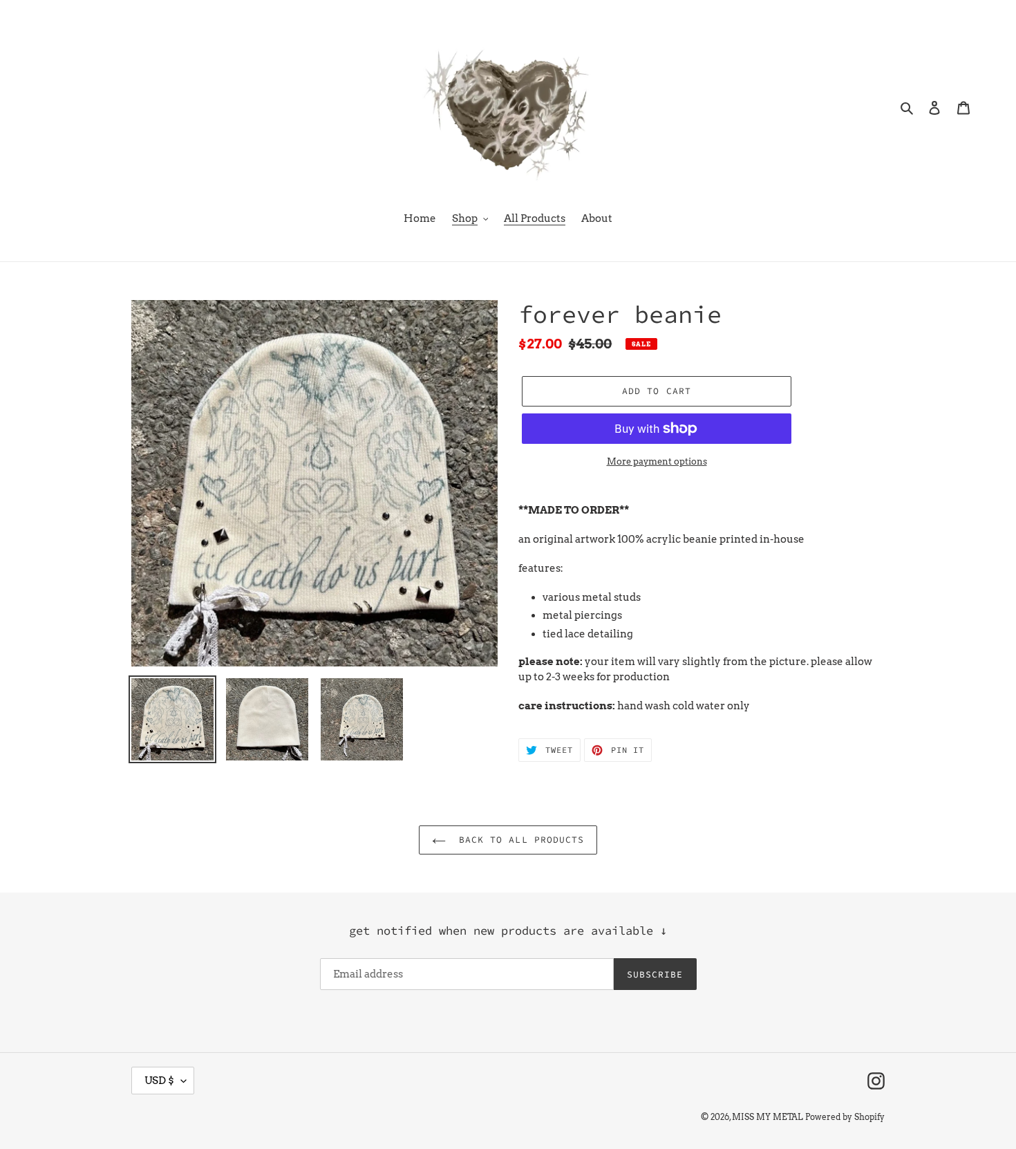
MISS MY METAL (767, 1117)
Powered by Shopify (845, 1117)
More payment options (657, 461)
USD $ (159, 1080)
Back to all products (518, 840)
